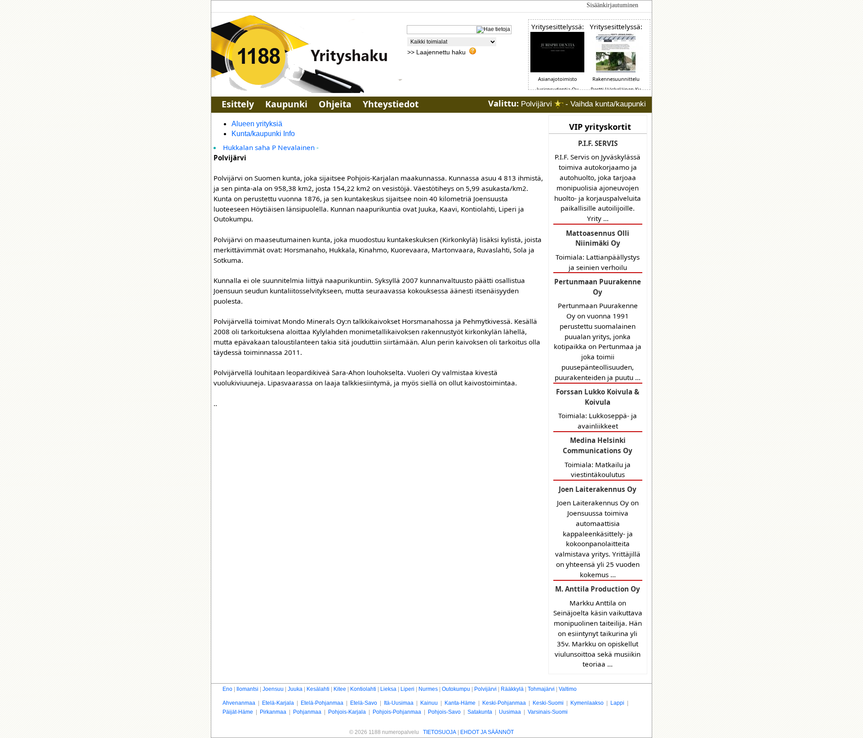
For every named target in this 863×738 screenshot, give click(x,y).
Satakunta (479, 712)
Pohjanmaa (307, 712)
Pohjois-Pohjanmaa (397, 712)
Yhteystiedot (390, 104)
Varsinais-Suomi (548, 712)
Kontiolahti (363, 689)
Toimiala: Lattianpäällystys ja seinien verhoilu (598, 250)
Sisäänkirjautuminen (612, 5)
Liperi (407, 689)
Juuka (295, 689)
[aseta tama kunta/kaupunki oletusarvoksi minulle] (558, 104)
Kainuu (429, 703)
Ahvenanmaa (238, 703)
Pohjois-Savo (444, 712)
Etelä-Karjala (278, 703)
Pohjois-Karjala (347, 712)
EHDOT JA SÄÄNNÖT (487, 732)
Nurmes (428, 689)
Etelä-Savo (363, 703)
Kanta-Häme (460, 703)
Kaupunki (286, 104)
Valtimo (568, 689)
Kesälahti (318, 689)
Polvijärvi (485, 689)
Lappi (617, 703)
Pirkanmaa (273, 712)
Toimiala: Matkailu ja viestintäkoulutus (597, 457)
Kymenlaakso (587, 703)
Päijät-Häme (237, 712)
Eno (227, 689)
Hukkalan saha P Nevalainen (269, 147)
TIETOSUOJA (439, 732)
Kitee (340, 689)
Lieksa (388, 689)
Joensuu (273, 689)
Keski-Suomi (548, 703)
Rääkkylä (512, 689)
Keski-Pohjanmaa (504, 703)
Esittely (238, 104)
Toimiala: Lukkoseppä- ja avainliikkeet (597, 408)
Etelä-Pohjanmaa (322, 703)
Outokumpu (456, 689)
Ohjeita (335, 104)
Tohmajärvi (541, 689)
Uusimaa (510, 712)
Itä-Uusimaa (399, 703)
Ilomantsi (247, 689)
